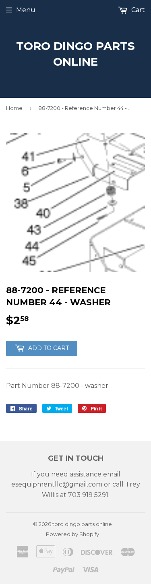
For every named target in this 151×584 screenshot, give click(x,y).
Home (14, 108)
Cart (137, 10)
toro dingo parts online (75, 53)
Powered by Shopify (72, 534)
